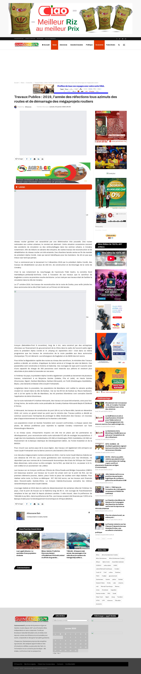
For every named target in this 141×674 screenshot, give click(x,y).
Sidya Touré (99, 597)
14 (60, 644)
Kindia (109, 583)
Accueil (46, 45)
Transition (120, 597)
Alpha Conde (106, 562)
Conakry (116, 569)
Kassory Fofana (100, 583)
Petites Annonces (50, 38)
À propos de (18, 664)
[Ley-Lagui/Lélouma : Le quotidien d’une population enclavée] (28, 541)
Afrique (98, 562)
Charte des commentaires (46, 664)
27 (55, 650)
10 (75, 640)
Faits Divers (110, 45)
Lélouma (120, 583)
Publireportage (19, 38)
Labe (114, 583)
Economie (99, 45)
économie (99, 604)
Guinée (108, 579)
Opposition (113, 590)
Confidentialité (70, 664)
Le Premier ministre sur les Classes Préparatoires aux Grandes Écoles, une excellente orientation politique (110, 528)
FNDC (97, 576)
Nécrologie (40, 38)
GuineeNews (98, 230)
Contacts (60, 664)
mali (97, 586)
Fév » (59, 653)
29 (65, 650)
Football (104, 576)
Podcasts (104, 230)
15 (65, 644)
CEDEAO (98, 565)
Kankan (120, 579)
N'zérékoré (105, 590)
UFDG (98, 600)
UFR (103, 600)
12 (85, 640)
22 (65, 647)
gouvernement (113, 576)
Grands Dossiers (76, 45)
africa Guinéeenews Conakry (110, 555)
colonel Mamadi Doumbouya (104, 569)
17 (75, 644)
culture (111, 572)
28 (60, 650)
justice (114, 579)
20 (55, 647)
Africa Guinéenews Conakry (116, 558)
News (55, 45)
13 (55, 644)
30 (70, 650)
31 (75, 650)
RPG (109, 593)
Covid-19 (98, 572)
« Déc (54, 653)
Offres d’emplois (30, 38)
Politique (89, 45)
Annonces (63, 45)
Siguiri (107, 597)
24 (75, 647)
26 (85, 647)
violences (110, 600)
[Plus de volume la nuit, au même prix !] (99, 517)
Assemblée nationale (118, 562)
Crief (105, 572)
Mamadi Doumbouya (107, 586)
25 (80, 647)
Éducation (118, 600)
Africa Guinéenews (101, 558)
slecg (112, 597)
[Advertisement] (70, 65)
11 (80, 640)
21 (60, 647)
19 (85, 644)
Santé (114, 593)
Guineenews (99, 579)
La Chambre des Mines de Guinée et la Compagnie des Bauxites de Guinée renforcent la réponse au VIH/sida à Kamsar (110, 504)
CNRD (115, 565)
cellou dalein (107, 565)
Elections (117, 572)
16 (70, 644)
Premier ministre (100, 593)
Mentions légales (30, 664)
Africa (97, 555)
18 (80, 644)
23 (70, 647)
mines (97, 590)
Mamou (117, 586)
